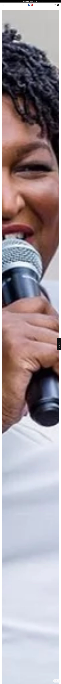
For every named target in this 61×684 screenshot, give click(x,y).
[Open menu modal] (2, 4)
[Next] (42, 1)
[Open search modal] (55, 4)
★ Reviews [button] (59, 344)
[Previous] (18, 1)
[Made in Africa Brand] (30, 4)
